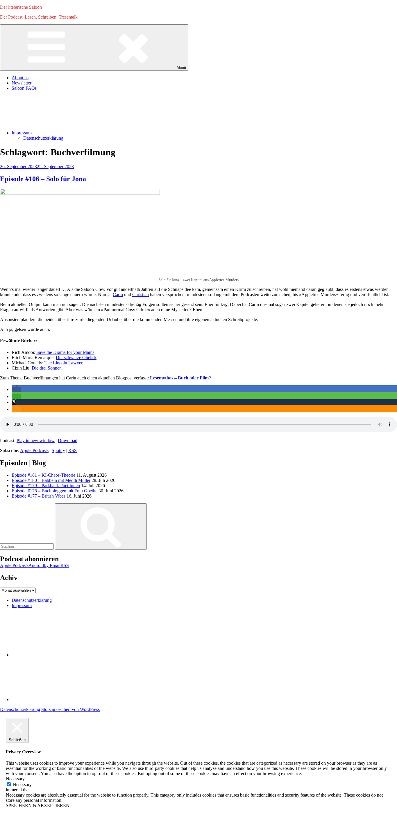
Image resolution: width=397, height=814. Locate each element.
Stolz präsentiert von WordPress (70, 709)
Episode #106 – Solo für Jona (43, 179)
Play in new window (36, 440)
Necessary (22, 784)
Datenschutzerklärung (43, 138)
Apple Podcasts (34, 450)
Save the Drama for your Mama (65, 352)
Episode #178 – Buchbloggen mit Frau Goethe (54, 490)
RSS (72, 450)
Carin (118, 294)
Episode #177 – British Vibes (38, 496)
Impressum (22, 132)
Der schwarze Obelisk (76, 357)
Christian (140, 294)
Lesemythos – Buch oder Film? (180, 377)
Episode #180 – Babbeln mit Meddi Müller (51, 480)
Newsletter (21, 82)
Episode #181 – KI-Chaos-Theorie (43, 475)
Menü (181, 67)
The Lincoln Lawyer (63, 362)
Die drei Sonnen (47, 367)
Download (67, 440)
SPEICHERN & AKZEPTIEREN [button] (37, 805)
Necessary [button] (15, 778)
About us (20, 77)
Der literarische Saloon (21, 7)
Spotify (58, 450)
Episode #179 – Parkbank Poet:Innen (46, 485)
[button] (16, 389)
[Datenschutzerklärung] (55, 654)
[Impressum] (55, 699)
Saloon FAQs (24, 88)
